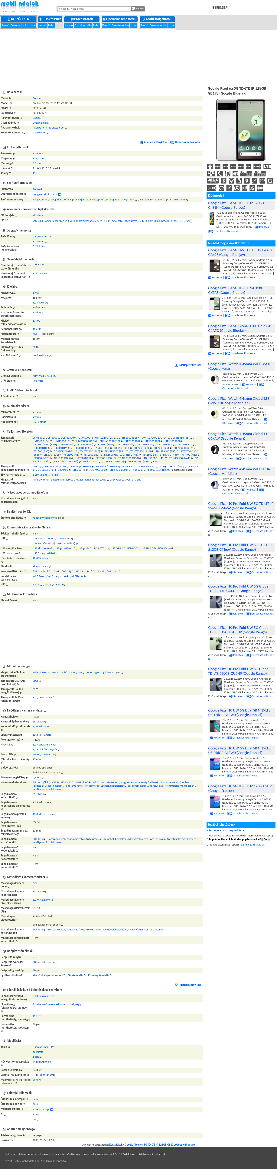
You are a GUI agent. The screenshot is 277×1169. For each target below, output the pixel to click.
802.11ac (96, 571)
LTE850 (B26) (121, 448)
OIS (54, 782)
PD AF (36, 754)
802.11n (81, 571)
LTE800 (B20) (80, 448)
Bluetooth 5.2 (40, 566)
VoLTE (129, 479)
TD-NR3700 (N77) (113, 461)
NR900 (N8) (170, 455)
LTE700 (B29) (161, 448)
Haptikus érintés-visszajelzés (49, 127)
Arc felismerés (178, 199)
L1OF (35, 681)
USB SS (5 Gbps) (66, 543)
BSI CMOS (38, 721)
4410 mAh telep (42, 1061)
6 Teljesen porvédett (44, 996)
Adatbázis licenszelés (39, 1154)
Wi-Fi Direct (39, 576)
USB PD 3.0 (164, 548)
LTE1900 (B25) (101, 448)
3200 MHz (38, 241)
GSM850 (38, 438)
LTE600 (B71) (51, 455)
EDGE (63, 466)
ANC (103, 479)
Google (37, 98)
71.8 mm (38, 153)
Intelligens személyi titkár (120, 199)
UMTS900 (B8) (62, 441)
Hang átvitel (39, 479)
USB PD (131, 548)
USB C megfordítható (45, 553)
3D (34, 962)
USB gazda (83, 548)
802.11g (66, 571)
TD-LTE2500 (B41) (115, 451)
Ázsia (35, 1104)
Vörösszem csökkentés (106, 782)
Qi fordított (46, 1075)
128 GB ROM (40, 273)
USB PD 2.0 (146, 548)
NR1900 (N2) (91, 455)
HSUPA (87, 466)
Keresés (140, 8)
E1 (34, 689)
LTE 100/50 (175, 466)
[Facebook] (215, 7)
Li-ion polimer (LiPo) (44, 1047)
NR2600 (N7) (150, 455)
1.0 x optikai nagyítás (45, 744)
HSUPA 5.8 (102, 466)
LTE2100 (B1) (132, 441)
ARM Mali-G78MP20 (44, 376)
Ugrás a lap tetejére (15, 1154)
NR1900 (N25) (62, 458)
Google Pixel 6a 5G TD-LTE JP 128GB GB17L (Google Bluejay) (160, 1145)
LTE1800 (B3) (172, 441)
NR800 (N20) (41, 458)
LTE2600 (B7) (85, 444)
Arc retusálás (155, 786)
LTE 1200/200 (118, 470)
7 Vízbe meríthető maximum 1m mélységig (57, 1004)
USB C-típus (39, 422)
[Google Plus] (218, 7)
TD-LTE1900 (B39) (64, 451)
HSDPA (114, 466)
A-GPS (54, 672)
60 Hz (36, 347)
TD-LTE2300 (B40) (90, 451)
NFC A (36, 584)
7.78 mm (38, 312)
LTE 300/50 (61, 470)
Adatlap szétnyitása (155, 142)
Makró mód (53, 786)
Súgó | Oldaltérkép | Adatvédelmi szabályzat (140, 1154)
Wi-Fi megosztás (56, 576)
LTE (162, 466)
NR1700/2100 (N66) (66, 461)
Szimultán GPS (41, 672)
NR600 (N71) (90, 461)
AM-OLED (38, 334)
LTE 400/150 (98, 470)
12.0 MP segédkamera (45, 814)
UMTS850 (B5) (180, 438)
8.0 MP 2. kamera (43, 900)
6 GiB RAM (39, 246)
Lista (32, 25)
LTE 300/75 (79, 470)
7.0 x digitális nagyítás (45, 749)
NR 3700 (165, 470)
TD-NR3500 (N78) (139, 461)
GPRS (36, 466)
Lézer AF (49, 754)
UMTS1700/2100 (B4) (155, 438)
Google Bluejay (41, 123)
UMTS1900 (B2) (128, 438)
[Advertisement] (138, 57)
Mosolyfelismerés (136, 786)
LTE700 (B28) (141, 448)
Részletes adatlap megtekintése (226, 830)
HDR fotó (66, 782)
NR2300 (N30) (104, 458)
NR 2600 (150, 470)
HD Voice (116, 479)
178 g (36, 173)
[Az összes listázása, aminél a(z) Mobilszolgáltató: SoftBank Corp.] (52, 1109)
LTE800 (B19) (60, 448)
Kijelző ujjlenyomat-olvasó (48, 975)
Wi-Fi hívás (77, 576)
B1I (34, 697)
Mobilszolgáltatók (159, 19)
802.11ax (112, 571)
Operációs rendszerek (121, 19)
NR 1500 (136, 470)
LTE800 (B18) (40, 448)
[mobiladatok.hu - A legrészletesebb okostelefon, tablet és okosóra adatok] (19, 7)
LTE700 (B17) (184, 444)
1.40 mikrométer (42, 726)
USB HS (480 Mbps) (44, 543)
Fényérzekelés (75, 975)
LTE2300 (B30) (182, 448)
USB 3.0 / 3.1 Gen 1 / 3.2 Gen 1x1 (52, 538)
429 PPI (37, 329)
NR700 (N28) (83, 458)
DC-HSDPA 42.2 (146, 466)
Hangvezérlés (40, 199)
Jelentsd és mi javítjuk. (252, 844)
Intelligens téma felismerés (48, 789)
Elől (35, 883)
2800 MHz (38, 215)
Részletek (263, 227)
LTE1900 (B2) (152, 441)
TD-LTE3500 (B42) (140, 451)
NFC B (47, 584)
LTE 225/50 (43, 470)
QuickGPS (107, 672)
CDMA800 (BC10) (110, 441)
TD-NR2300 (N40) (154, 458)
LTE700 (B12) (124, 444)
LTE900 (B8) (105, 444)
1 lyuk (36, 293)
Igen (35, 957)
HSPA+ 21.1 (129, 466)
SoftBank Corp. (41, 1109)
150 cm (37, 1016)
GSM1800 (68, 438)
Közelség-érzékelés (98, 975)
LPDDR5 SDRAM (42, 236)
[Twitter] (226, 7)
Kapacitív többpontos (45, 518)
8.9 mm (37, 163)
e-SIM (36, 475)
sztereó (37, 412)
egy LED (37, 777)
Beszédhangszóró (61, 479)
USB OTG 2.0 (118, 548)
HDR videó (82, 782)
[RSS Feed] (222, 7)
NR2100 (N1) (71, 455)
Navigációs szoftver (60, 199)
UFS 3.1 (37, 265)
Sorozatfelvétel (169, 782)
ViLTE (138, 479)
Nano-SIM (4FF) (50, 475)
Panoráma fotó (73, 786)
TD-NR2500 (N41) (179, 458)
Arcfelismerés (91, 786)
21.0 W (37, 1080)
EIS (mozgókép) (41, 782)
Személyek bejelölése (113, 786)
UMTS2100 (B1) (104, 438)
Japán (36, 1099)
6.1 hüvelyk (39, 302)
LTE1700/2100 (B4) (44, 444)
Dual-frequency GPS (71, 672)
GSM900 (52, 438)
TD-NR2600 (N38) (128, 458)
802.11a (37, 571)
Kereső (6, 25)
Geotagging (93, 672)
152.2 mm (38, 158)
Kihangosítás (92, 479)
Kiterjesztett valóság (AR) (90, 199)
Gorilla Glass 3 (40, 355)
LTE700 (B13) (144, 444)
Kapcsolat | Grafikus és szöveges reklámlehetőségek (83, 1154)
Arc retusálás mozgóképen (179, 786)
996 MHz (38, 381)
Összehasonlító (19, 25)
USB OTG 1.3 (101, 548)
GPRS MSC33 (51, 466)
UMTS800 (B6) (41, 441)
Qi (34, 1075)
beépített (38, 1052)
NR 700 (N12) (190, 455)
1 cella (36, 1057)
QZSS (118, 672)
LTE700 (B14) (164, 444)
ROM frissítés (52, 19)
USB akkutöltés (41, 548)
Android (37, 189)
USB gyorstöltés (64, 548)
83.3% (36, 321)
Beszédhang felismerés (152, 199)
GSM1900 (84, 438)
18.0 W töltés (40, 558)
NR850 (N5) (131, 455)
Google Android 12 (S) (45, 194)
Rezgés (79, 479)
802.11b (52, 571)
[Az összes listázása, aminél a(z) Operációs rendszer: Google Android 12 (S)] (60, 194)
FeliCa (59, 584)
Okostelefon (39, 132)
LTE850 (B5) (66, 444)
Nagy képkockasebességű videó (138, 782)
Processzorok (84, 19)
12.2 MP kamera (42, 735)
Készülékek (20, 19)
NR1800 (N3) (111, 455)
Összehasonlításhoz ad (188, 142)
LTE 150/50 (193, 466)
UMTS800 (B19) (85, 441)
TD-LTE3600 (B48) (166, 451)
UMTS (74, 466)
